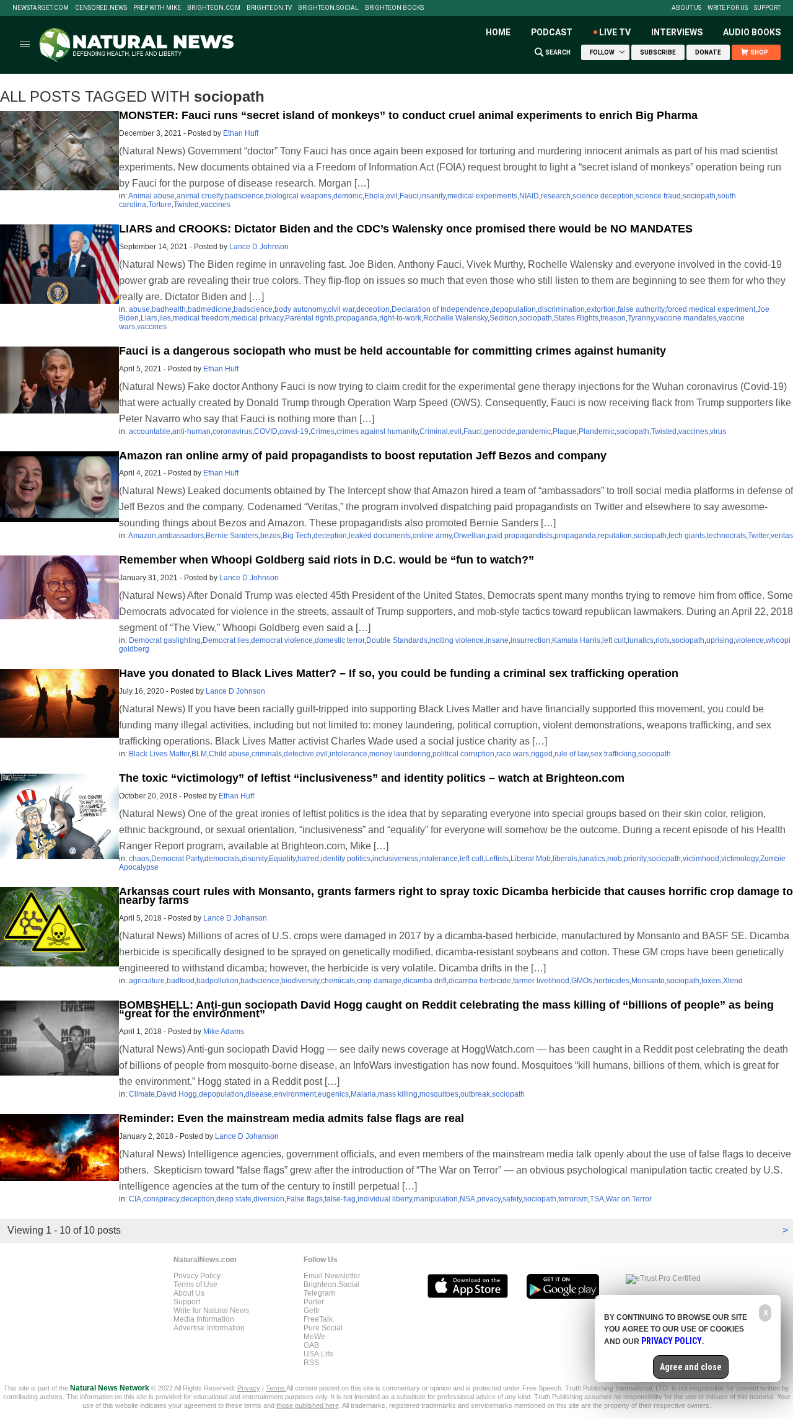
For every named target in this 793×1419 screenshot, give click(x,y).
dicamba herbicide (480, 980)
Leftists (497, 858)
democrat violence (282, 640)
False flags (304, 1199)
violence (749, 640)
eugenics (333, 1094)
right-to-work (400, 318)
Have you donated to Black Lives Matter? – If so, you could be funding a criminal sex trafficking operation (398, 673)
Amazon (142, 535)
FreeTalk (318, 1319)
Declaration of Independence (440, 309)
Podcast (551, 32)
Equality (282, 858)
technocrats (726, 535)
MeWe (314, 1336)
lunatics (641, 640)
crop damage (379, 980)
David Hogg (177, 1094)
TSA (597, 1199)
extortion (601, 309)
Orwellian (469, 535)
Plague (565, 431)
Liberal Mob (530, 858)
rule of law (571, 753)
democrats (222, 858)
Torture (160, 204)
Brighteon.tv (269, 8)
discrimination (561, 309)
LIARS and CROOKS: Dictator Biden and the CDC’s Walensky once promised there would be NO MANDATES (406, 229)
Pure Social (323, 1328)
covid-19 (294, 431)
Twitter (758, 535)
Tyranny (641, 318)
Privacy (248, 1388)
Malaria (363, 1094)
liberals (565, 858)
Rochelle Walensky (455, 318)
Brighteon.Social (328, 8)
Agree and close (691, 1367)
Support (767, 8)
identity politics (345, 858)
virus (718, 431)
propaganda (356, 318)
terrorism (573, 1199)
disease (258, 1094)
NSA (467, 1199)
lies (165, 318)
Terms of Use (195, 1284)
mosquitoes (438, 1094)
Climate (142, 1094)
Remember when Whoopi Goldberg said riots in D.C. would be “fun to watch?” (326, 560)
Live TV (615, 32)
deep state (234, 1199)
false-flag (340, 1199)
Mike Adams (223, 1031)
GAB (311, 1345)
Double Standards (396, 640)
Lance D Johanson (235, 918)
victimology (739, 858)
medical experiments (482, 196)
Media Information (203, 1319)
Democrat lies (226, 640)
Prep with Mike (157, 8)
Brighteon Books (394, 8)
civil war (341, 309)
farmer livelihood (541, 980)
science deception (603, 196)
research (556, 196)
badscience (244, 196)
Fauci (409, 196)
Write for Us (728, 8)
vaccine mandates (686, 318)
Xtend (733, 980)
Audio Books (752, 32)
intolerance (348, 753)
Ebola (374, 196)
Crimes (322, 431)
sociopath (699, 196)
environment (295, 1094)
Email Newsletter (332, 1275)
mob (614, 858)
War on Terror (629, 1199)
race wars (512, 753)
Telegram (319, 1293)
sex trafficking (613, 753)
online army (432, 535)
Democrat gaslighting (165, 640)
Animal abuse (151, 196)
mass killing (398, 1094)
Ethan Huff (240, 133)
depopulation (513, 309)
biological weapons (298, 196)
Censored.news (101, 8)
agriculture (147, 980)
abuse (139, 309)
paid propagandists (520, 535)
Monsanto (648, 980)
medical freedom (201, 318)
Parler (314, 1301)
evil (392, 196)
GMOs (581, 980)
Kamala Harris (576, 640)
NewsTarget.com (40, 8)
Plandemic (597, 431)
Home (498, 32)
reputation (615, 535)
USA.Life (318, 1354)
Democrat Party (177, 858)
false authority (641, 309)
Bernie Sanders (232, 535)
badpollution (217, 980)
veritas (782, 535)
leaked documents (380, 535)
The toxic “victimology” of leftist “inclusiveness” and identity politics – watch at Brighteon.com (371, 778)
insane (497, 640)
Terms (276, 1388)
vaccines (215, 204)
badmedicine (210, 309)
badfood (181, 980)
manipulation (436, 1199)
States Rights (576, 318)
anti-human (191, 431)
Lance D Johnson (259, 246)
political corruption (463, 753)
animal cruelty (200, 196)
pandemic (534, 431)
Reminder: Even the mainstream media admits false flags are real (291, 1118)
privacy (489, 1199)
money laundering (400, 753)
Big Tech (297, 535)
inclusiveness (395, 858)
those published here (307, 1405)
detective (299, 753)
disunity (254, 858)
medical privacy (257, 318)
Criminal (433, 431)
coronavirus (232, 431)
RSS (311, 1362)
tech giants (686, 535)
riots (662, 640)
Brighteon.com (213, 8)
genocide (499, 431)
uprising (720, 640)
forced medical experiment (710, 309)
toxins (711, 980)
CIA (135, 1199)
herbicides (611, 980)
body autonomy (300, 309)
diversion (268, 1199)
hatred (308, 858)
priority (635, 858)
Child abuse (229, 753)
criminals (267, 753)
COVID (266, 431)
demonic (347, 196)
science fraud (658, 196)
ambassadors (181, 535)
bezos (270, 535)
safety (512, 1199)
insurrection (530, 640)
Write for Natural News (211, 1310)
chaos (139, 858)
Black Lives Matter (159, 753)
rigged (542, 753)
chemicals (338, 980)
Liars (149, 318)
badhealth (169, 309)
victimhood (701, 858)
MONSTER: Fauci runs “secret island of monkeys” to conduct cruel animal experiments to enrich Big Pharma (408, 115)
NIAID (529, 196)
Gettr (312, 1310)
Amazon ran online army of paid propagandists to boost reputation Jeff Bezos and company (363, 455)
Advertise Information (209, 1328)
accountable (149, 431)
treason (613, 318)
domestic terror (339, 640)
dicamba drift (425, 980)
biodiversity (300, 980)
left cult (614, 640)
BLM (199, 753)
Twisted (186, 204)
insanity (432, 196)
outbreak (475, 1094)
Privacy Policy (197, 1275)
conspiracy (161, 1199)
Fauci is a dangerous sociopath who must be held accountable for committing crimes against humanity (392, 351)
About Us (686, 8)
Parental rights (309, 318)
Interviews (677, 32)
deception (373, 309)
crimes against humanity (377, 431)
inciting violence (456, 640)
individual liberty (384, 1199)
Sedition (503, 318)
